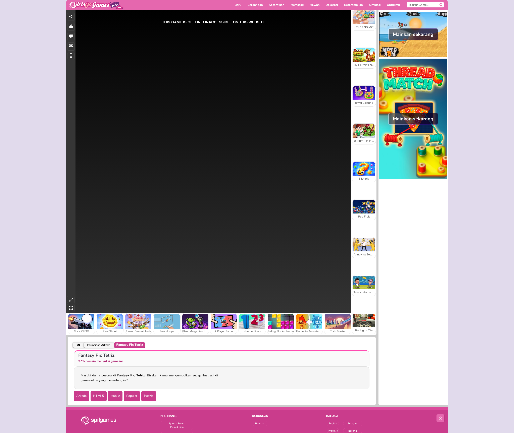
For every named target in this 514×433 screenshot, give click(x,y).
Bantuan (260, 423)
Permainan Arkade (98, 345)
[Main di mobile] (71, 56)
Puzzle (148, 396)
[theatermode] (71, 299)
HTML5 (98, 396)
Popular (131, 396)
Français (353, 423)
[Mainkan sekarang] (413, 56)
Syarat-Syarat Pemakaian (177, 425)
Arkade (81, 396)
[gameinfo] (71, 46)
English (332, 423)
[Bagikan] (71, 16)
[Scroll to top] (440, 418)
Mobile (115, 396)
